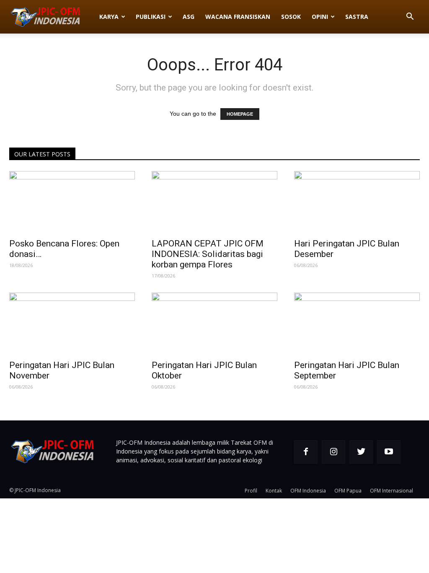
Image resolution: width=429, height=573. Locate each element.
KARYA (109, 17)
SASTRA (356, 17)
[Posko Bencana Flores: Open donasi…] (72, 202)
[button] (410, 17)
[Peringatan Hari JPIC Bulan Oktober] (214, 324)
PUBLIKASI (150, 17)
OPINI (320, 17)
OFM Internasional (391, 490)
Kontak (274, 490)
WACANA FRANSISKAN (237, 17)
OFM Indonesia (308, 490)
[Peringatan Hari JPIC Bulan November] (72, 324)
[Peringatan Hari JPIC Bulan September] (357, 324)
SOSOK (291, 17)
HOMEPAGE (240, 114)
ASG (188, 17)
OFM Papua (348, 490)
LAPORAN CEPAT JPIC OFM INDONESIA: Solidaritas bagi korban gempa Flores (208, 254)
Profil (251, 490)
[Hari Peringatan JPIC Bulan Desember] (357, 202)
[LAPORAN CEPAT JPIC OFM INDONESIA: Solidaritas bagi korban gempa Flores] (214, 202)
